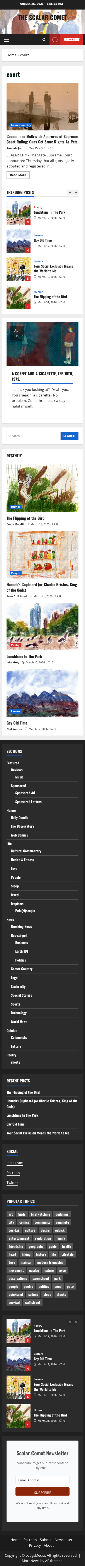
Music (19, 777)
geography (36, 1246)
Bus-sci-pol (19, 935)
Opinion (12, 1030)
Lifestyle (67, 1254)
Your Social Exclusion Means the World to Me (19, 248)
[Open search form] (44, 40)
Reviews (17, 769)
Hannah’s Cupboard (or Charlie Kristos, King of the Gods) (19, 304)
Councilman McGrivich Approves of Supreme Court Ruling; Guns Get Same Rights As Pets (42, 106)
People (38, 296)
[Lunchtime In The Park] (42, 626)
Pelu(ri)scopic (25, 910)
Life (9, 843)
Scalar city (18, 986)
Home (12, 55)
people (13, 1286)
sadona (33, 1294)
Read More (20, 176)
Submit (46, 1539)
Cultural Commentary (26, 850)
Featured (13, 762)
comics (24, 1222)
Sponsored (18, 785)
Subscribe (71, 39)
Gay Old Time (19, 219)
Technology (19, 1012)
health (66, 1246)
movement (16, 1270)
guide (53, 1246)
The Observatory (22, 826)
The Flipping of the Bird (19, 276)
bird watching (40, 1214)
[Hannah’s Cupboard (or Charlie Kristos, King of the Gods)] (42, 554)
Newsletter (64, 1539)
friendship (16, 1246)
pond (57, 1286)
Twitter (12, 1182)
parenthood (40, 1278)
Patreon (13, 1172)
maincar (26, 1262)
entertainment (19, 1238)
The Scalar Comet (42, 17)
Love (14, 868)
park (57, 1278)
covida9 (14, 1230)
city (11, 1222)
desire (45, 1230)
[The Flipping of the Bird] (42, 488)
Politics (20, 960)
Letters (38, 214)
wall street (32, 1302)
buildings (62, 1214)
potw (70, 1286)
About (49, 1545)
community (42, 1222)
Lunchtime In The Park (24, 656)
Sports (15, 1004)
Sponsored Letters (28, 801)
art (11, 1214)
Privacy (35, 1545)
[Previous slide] (70, 192)
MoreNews (30, 1560)
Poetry (15, 645)
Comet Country (21, 125)
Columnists (19, 1037)
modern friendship (50, 1262)
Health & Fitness (22, 859)
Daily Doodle (19, 817)
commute (62, 1222)
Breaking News (21, 926)
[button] (7, 39)
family (60, 1238)
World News (19, 1021)
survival (14, 1302)
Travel (15, 894)
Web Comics (19, 835)
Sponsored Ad (25, 792)
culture (30, 1230)
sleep (47, 1294)
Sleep (15, 886)
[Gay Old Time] (42, 693)
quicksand (16, 1294)
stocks (61, 1294)
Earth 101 (21, 951)
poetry (28, 1286)
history (41, 1254)
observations (18, 1278)
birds (22, 1214)
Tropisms (17, 903)
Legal (14, 977)
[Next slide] (75, 192)
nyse (62, 1270)
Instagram (15, 1162)
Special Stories (21, 995)
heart (12, 1254)
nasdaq (34, 1270)
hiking (26, 1254)
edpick (60, 1230)
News (10, 919)
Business (21, 942)
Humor (38, 270)
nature (49, 1270)
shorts (15, 1062)
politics (44, 1286)
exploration (43, 1238)
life (53, 1254)
